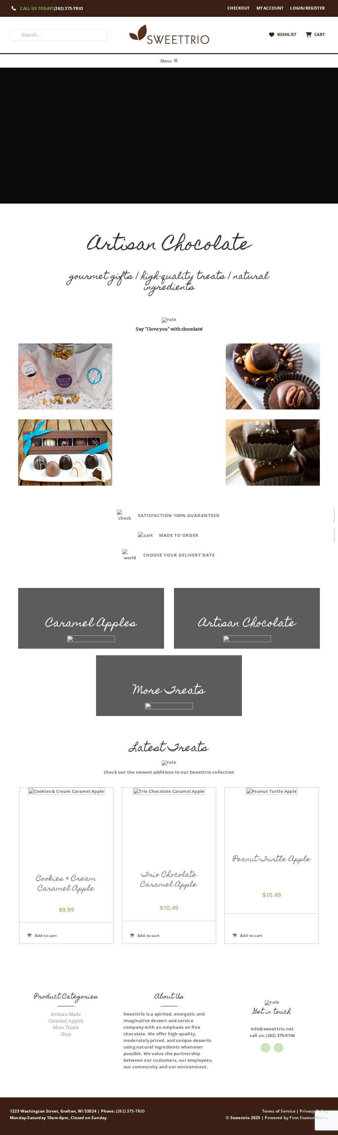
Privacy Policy (314, 1111)
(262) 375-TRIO (68, 8)
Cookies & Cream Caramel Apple (66, 884)
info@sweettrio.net (272, 1029)
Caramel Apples (66, 1021)
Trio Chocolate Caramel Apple (169, 880)
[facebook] (265, 1048)
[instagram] (278, 1048)
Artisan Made (66, 1014)
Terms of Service (278, 1111)
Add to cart (46, 935)
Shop (66, 1034)
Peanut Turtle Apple (272, 860)
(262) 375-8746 (280, 1035)
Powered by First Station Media (296, 1117)
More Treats (66, 1027)
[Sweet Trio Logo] (169, 25)
